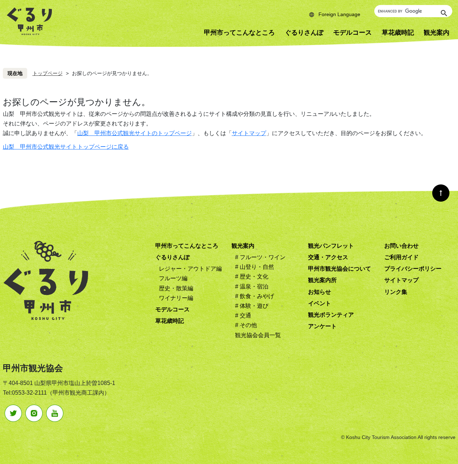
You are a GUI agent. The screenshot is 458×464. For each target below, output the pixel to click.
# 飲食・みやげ (254, 296)
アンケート (322, 326)
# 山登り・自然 (254, 267)
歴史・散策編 (176, 288)
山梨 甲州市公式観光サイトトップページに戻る (66, 147)
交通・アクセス (328, 257)
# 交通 (243, 315)
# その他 (246, 325)
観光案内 (243, 246)
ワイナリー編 (176, 298)
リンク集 (395, 292)
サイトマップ (249, 133)
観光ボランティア (331, 315)
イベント (319, 303)
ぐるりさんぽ (304, 32)
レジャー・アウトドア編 (190, 269)
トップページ (48, 73)
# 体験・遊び (251, 306)
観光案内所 (322, 280)
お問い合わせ (401, 246)
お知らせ (319, 292)
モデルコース (352, 32)
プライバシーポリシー (413, 269)
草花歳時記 (398, 32)
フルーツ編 (173, 278)
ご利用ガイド (401, 257)
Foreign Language (339, 14)
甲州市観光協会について (339, 269)
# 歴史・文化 (251, 276)
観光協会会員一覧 (258, 335)
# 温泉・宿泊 (251, 286)
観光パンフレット (331, 246)
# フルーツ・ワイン (260, 257)
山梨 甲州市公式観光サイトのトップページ (134, 133)
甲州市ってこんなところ (239, 32)
